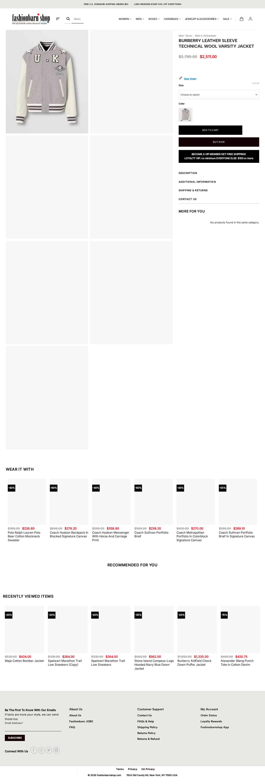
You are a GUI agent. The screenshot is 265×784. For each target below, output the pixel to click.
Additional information (197, 181)
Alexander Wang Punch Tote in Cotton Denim (237, 662)
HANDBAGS (171, 19)
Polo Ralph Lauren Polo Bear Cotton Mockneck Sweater (24, 536)
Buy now (219, 141)
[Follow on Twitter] (48, 750)
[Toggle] (258, 173)
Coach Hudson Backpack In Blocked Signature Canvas (69, 534)
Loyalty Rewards (211, 721)
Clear (255, 83)
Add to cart (210, 130)
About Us (75, 715)
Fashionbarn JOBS (81, 721)
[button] (58, 19)
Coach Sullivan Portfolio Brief (151, 534)
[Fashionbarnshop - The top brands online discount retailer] (31, 19)
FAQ (72, 727)
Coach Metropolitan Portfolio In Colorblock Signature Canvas (192, 536)
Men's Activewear (205, 35)
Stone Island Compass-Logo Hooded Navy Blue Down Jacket (154, 664)
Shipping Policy (147, 727)
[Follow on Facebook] (33, 750)
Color (182, 104)
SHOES (152, 19)
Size (181, 85)
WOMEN (124, 19)
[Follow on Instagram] (41, 750)
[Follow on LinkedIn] (56, 750)
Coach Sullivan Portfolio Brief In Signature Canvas (237, 534)
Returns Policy (146, 733)
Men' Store (185, 35)
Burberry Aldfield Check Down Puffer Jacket (194, 662)
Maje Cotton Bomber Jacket (24, 661)
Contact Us (144, 715)
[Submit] (68, 19)
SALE (226, 19)
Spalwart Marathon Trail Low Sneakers (108, 662)
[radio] (185, 115)
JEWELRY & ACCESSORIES (200, 19)
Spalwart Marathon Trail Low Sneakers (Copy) (65, 662)
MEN (139, 19)
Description (188, 173)
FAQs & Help (145, 721)
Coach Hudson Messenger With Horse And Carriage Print (110, 536)
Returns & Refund (148, 739)
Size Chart (190, 78)
